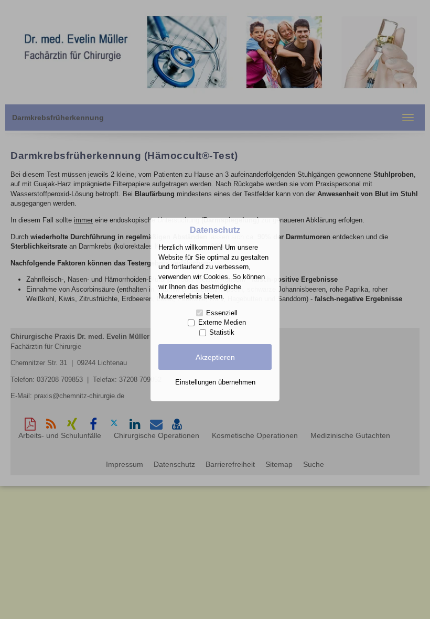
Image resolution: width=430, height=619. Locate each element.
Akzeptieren (215, 357)
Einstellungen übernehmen (215, 382)
